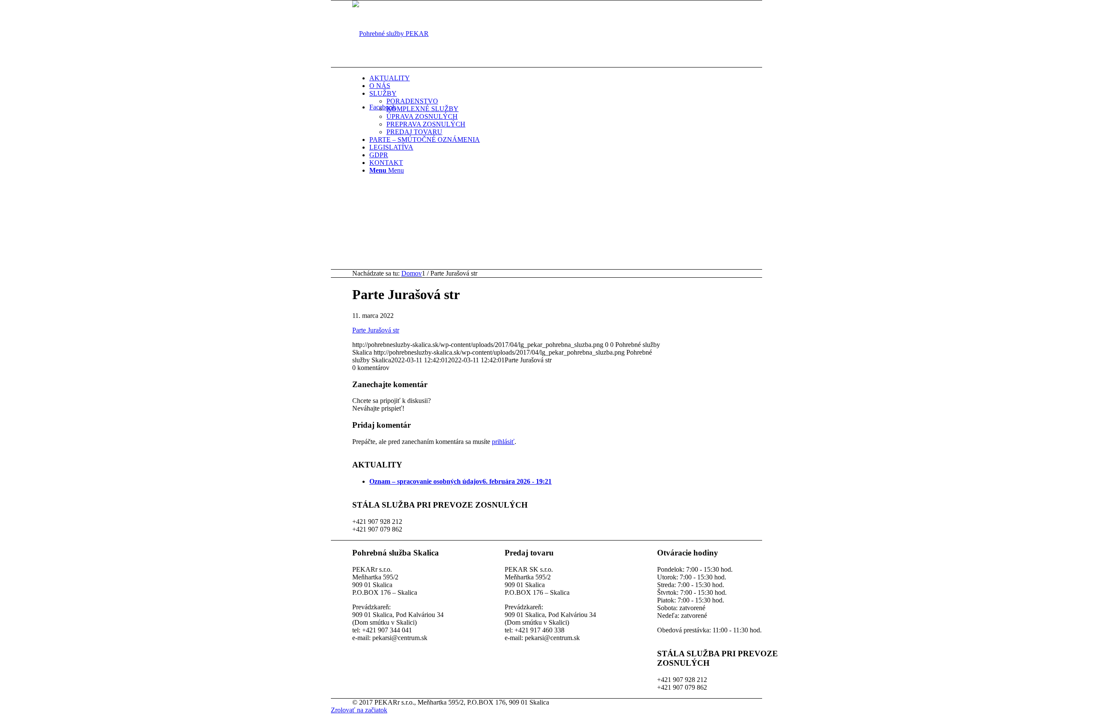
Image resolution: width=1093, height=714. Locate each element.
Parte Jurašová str (375, 330)
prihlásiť (503, 441)
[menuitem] (576, 78)
